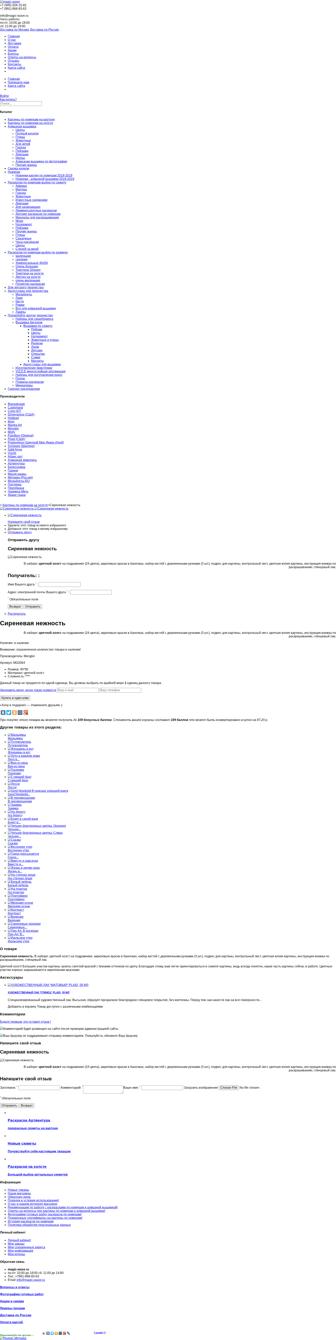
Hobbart (13, 418)
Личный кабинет (19, 1240)
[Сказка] (14, 839)
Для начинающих (28, 207)
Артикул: (6, 662)
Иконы (20, 158)
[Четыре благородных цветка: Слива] (35, 832)
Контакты (14, 64)
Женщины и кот (19, 752)
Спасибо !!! (100, 1332)
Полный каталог (27, 133)
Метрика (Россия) (20, 477)
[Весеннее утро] (20, 846)
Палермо (14, 773)
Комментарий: (72, 1087)
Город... (13, 857)
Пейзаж (36, 329)
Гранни (13, 470)
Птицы (20, 137)
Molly (11, 432)
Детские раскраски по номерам (38, 214)
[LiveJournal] (68, 1333)
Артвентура (16, 463)
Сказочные (24, 238)
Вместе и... (15, 864)
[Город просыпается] (23, 853)
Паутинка (14, 484)
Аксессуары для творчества (28, 291)
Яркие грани (17, 495)
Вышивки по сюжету (37, 326)
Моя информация (20, 1250)
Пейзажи (22, 151)
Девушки (22, 154)
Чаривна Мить (18, 491)
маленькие (23, 256)
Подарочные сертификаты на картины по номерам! (45, 1217)
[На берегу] (16, 811)
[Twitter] (8, 712)
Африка (21, 186)
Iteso (11, 421)
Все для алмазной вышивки (36, 308)
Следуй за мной (27, 249)
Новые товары (18, 1189)
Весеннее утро (18, 850)
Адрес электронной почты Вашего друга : (38, 592)
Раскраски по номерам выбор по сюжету (37, 182)
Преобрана (16, 488)
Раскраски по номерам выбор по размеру (38, 252)
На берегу (15, 815)
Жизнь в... (15, 871)
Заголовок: (9, 1087)
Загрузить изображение (201, 1087)
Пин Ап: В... (16, 934)
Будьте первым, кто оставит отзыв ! (25, 1021)
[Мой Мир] (20, 712)
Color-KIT (14, 411)
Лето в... (13, 759)
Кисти (20, 301)
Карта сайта (16, 67)
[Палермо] (16, 769)
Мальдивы (15, 738)
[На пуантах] (17, 888)
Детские (37, 350)
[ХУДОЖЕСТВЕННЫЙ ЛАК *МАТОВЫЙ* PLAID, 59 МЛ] (48, 985)
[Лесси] (14, 783)
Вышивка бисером (29, 322)
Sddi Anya (15, 449)
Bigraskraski (16, 404)
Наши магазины (19, 1193)
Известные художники (31, 200)
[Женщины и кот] (20, 748)
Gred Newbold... (19, 794)
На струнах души (20, 878)
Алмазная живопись (22, 460)
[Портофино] (18, 895)
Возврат (15, 606)
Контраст (14, 913)
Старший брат (18, 780)
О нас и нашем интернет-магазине (32, 1203)
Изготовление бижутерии (34, 368)
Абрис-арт (15, 456)
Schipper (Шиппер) (21, 446)
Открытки (38, 354)
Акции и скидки (12, 1301)
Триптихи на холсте (30, 273)
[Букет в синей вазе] (23, 818)
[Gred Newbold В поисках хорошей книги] (38, 790)
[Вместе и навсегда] (23, 860)
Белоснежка (16, 467)
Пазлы (20, 378)
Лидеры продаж (12, 1308)
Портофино (16, 899)
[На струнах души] (21, 874)
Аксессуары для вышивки (42, 364)
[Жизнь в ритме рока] (24, 867)
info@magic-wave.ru (31, 1279)
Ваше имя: (131, 1087)
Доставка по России (44, 29)
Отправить (32, 606)
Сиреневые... (17, 927)
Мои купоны (16, 1254)
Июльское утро (18, 941)
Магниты (37, 361)
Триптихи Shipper (28, 270)
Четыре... (14, 829)
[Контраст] (16, 909)
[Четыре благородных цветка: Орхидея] (37, 825)
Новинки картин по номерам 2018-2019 (44, 175)
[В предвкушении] (21, 797)
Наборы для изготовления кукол (39, 374)
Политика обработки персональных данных (39, 1224)
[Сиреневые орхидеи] (24, 923)
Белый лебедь (18, 885)
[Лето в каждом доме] (24, 755)
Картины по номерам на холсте (30, 123)
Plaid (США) (16, 439)
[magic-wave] (10, 1)
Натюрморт (24, 224)
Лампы (21, 312)
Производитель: (12, 656)
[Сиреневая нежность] (25, 515)
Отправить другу (20, 532)
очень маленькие (28, 280)
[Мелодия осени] (20, 902)
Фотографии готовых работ (22, 1294)
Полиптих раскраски (30, 284)
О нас (12, 39)
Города (21, 147)
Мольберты (24, 294)
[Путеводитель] (19, 741)
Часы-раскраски (27, 242)
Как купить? (8, 99)
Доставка (14, 43)
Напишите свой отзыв (24, 521)
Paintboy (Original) (21, 435)
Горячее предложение (24, 388)
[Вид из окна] (18, 762)
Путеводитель (18, 745)
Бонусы (13, 53)
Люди (35, 347)
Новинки (14, 172)
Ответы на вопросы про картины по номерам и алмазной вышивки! (56, 1210)
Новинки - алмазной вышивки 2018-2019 (45, 179)
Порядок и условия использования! (33, 1200)
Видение (14, 920)
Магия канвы (17, 474)
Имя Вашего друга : (23, 584)
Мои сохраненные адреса (26, 1247)
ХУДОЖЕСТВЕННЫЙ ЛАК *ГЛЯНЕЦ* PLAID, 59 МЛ (38, 992)
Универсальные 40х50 (32, 263)
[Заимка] (15, 804)
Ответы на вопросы (22, 57)
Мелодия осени (19, 906)
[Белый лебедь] (20, 881)
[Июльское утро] (20, 937)
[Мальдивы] (17, 734)
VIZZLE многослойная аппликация (41, 371)
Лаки (19, 298)
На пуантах (16, 892)
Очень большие (27, 266)
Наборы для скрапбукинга (34, 319)
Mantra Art (15, 425)
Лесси (12, 787)
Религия (37, 343)
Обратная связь (19, 1196)
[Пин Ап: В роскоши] (23, 930)
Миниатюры (24, 385)
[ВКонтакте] (3, 712)
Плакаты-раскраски (30, 381)
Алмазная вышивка (22, 126)
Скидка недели (18, 168)
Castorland (15, 407)
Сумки (35, 357)
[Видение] (16, 916)
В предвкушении (20, 801)
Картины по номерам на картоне (31, 119)
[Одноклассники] (14, 712)
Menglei (13, 428)
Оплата (13, 46)
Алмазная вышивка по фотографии (41, 161)
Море (19, 221)
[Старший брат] (20, 776)
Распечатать (17, 613)
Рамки (20, 305)
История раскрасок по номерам (30, 1221)
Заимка (13, 808)
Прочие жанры (26, 165)
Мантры (21, 189)
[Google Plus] (25, 712)
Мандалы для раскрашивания (37, 217)
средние (22, 259)
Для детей (23, 144)
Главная (14, 36)
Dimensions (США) (21, 414)
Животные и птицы (45, 340)
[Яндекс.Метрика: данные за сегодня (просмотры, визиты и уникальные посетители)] (13, 1338)
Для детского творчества (26, 287)
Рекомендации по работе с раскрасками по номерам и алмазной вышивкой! (63, 1207)
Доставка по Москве (14, 29)
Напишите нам (18, 82)
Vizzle (12, 453)
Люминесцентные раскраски (36, 210)
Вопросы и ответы (15, 1287)
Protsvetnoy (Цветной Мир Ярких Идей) (36, 442)
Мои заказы (16, 1243)
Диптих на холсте (28, 277)
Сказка (13, 843)
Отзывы (13, 60)
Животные (23, 140)
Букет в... (14, 822)
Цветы (20, 130)
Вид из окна (16, 766)
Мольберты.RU (19, 481)
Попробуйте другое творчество (30, 315)
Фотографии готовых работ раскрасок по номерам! (44, 1214)
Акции (12, 50)
